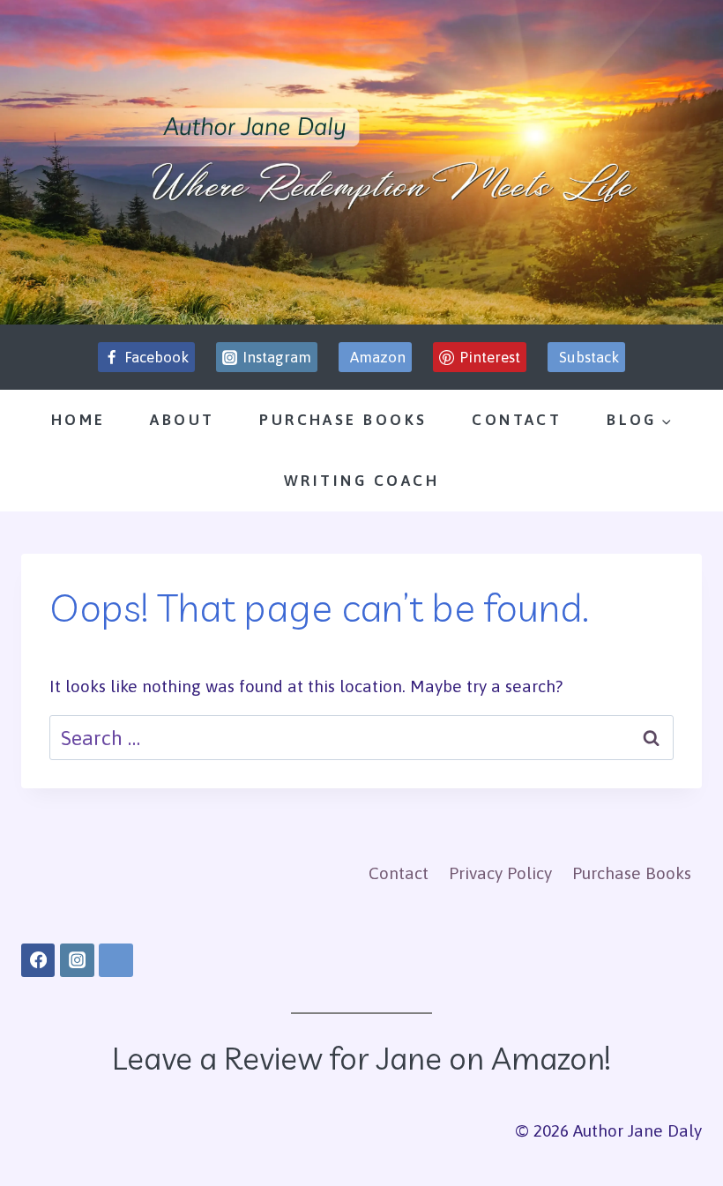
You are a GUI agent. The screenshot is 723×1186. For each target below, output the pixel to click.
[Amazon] (115, 960)
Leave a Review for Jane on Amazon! (361, 1058)
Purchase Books (343, 420)
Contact (517, 420)
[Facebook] (38, 960)
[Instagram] (76, 960)
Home (78, 420)
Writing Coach (361, 480)
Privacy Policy (500, 873)
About (182, 420)
